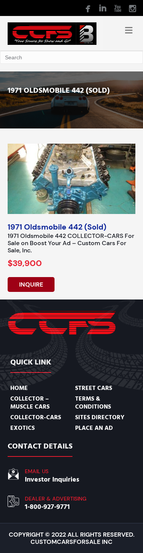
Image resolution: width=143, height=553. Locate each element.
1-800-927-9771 (47, 507)
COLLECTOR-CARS (35, 417)
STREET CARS (93, 388)
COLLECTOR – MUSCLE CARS (30, 402)
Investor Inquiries (52, 479)
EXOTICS (22, 428)
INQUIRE (31, 284)
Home (19, 388)
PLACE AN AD (94, 428)
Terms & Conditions (93, 402)
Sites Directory (99, 417)
